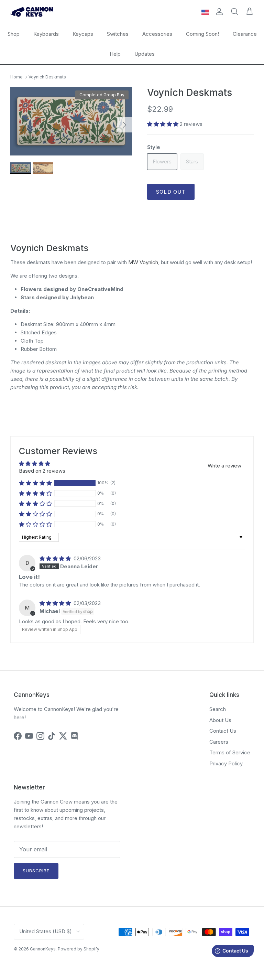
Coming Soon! (202, 34)
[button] (163, 124)
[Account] (217, 12)
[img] (56, 558)
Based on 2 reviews (42, 470)
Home (16, 76)
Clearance (245, 34)
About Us (220, 720)
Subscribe (36, 870)
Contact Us (222, 731)
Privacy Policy (226, 763)
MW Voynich (143, 262)
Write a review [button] (224, 465)
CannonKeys (43, 948)
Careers (218, 742)
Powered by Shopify (78, 948)
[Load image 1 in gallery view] (71, 121)
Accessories (157, 34)
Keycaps (83, 34)
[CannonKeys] (31, 12)
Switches (118, 34)
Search (217, 709)
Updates (144, 54)
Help (115, 54)
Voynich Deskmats (47, 76)
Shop (14, 34)
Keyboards (46, 34)
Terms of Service (229, 752)
